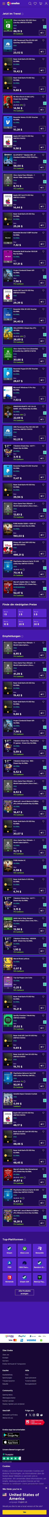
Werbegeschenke (9, 1398)
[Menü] (3, 3)
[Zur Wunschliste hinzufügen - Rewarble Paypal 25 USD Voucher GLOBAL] (43, 369)
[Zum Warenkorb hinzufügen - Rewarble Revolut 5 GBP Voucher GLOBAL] (42, 244)
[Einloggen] (46, 3)
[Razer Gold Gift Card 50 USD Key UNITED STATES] (24, 1137)
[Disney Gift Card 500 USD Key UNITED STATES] (24, 548)
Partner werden (8, 1401)
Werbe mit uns (8, 1418)
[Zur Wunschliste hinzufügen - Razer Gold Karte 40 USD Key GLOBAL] (43, 485)
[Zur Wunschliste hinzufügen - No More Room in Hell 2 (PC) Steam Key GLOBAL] (43, 97)
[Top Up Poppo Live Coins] (24, 984)
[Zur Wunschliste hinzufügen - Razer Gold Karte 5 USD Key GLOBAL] (43, 880)
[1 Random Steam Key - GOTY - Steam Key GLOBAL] (24, 453)
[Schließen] (46, 1488)
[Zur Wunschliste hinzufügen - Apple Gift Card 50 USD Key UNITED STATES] (43, 1113)
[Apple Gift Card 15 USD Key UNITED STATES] (24, 201)
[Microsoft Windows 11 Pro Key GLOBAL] (24, 393)
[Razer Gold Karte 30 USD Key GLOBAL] (24, 827)
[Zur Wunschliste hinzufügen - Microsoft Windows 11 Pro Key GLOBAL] (43, 388)
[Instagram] (34, 1414)
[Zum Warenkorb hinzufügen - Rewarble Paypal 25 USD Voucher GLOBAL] (42, 380)
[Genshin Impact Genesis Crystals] (24, 1100)
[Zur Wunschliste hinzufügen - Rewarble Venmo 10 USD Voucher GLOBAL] (43, 118)
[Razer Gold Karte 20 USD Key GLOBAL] (24, 65)
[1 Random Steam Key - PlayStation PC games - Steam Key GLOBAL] (24, 748)
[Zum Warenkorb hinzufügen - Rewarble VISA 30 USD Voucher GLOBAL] (42, 320)
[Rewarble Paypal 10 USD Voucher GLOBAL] (24, 472)
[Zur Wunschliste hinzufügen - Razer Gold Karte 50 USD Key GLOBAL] (43, 1151)
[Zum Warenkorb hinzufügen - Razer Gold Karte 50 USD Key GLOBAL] (42, 1161)
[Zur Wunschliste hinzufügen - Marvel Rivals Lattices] (43, 959)
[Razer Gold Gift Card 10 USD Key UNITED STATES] (24, 1041)
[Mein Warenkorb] (40, 3)
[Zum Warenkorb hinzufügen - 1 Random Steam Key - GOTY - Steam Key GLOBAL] (42, 458)
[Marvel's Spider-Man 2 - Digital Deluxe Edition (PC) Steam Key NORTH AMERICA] (24, 589)
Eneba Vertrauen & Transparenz (14, 1364)
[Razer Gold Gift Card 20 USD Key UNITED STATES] (24, 1060)
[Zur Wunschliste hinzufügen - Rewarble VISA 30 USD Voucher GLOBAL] (43, 310)
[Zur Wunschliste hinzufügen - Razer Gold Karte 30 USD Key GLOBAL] (43, 822)
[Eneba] (13, 3)
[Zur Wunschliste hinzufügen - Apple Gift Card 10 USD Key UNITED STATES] (43, 137)
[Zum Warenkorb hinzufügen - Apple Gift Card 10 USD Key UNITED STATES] (42, 147)
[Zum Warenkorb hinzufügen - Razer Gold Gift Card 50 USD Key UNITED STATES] (42, 1142)
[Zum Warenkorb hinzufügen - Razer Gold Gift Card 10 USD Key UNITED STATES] (42, 1046)
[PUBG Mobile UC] (24, 866)
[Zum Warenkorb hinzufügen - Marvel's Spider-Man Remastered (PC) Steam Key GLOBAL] (42, 1182)
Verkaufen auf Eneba (10, 1415)
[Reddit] (41, 1414)
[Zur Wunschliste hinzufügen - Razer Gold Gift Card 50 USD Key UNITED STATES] (43, 1132)
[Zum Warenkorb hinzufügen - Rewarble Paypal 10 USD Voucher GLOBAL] (42, 477)
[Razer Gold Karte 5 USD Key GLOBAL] (24, 885)
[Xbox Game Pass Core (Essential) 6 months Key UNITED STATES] (24, 356)
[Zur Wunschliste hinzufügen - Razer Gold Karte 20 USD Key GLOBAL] (43, 60)
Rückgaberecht (30, 1384)
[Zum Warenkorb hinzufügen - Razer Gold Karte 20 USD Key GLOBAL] (42, 70)
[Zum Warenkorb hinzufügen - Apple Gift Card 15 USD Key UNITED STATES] (42, 206)
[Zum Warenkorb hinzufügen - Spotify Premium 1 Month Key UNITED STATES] (42, 1028)
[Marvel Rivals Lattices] (24, 965)
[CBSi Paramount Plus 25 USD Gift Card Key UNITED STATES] (24, 46)
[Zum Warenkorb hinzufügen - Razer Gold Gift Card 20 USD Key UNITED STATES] (42, 1065)
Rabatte (5, 1384)
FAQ (26, 1375)
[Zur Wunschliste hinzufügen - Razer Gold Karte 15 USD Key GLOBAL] (43, 997)
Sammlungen (7, 1378)
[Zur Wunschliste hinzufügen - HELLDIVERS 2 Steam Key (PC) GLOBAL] (43, 329)
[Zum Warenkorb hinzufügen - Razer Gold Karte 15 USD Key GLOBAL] (42, 1007)
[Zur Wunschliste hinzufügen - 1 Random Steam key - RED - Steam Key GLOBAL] (43, 762)
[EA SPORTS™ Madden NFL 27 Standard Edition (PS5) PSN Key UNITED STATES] (24, 162)
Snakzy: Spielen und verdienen (13, 1404)
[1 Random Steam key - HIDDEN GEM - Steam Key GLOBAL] (24, 945)
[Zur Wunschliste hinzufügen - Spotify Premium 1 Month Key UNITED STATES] (43, 1016)
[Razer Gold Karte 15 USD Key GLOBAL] (24, 1002)
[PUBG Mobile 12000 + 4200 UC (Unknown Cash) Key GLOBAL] (24, 529)
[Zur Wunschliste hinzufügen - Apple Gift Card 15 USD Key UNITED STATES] (43, 196)
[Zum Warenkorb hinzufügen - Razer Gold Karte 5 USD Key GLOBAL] (42, 890)
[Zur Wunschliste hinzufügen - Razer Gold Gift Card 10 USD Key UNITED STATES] (43, 1036)
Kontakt (5, 1358)
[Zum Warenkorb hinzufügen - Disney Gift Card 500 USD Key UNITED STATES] (42, 553)
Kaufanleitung (7, 1375)
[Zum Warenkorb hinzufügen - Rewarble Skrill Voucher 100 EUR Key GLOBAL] (42, 262)
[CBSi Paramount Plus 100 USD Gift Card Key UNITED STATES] (24, 433)
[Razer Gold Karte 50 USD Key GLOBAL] (24, 1156)
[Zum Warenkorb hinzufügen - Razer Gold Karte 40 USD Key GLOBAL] (42, 496)
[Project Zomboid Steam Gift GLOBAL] (24, 277)
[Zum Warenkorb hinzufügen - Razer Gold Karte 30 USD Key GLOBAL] (42, 832)
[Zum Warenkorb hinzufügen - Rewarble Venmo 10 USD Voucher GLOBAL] (42, 128)
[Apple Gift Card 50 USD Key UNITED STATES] (24, 1119)
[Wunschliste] (35, 3)
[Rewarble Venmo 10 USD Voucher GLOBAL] (24, 123)
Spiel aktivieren (30, 1378)
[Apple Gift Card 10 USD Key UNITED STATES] (24, 142)
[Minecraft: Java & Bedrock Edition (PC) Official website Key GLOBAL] (24, 808)
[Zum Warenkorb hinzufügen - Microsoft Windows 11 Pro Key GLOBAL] (42, 398)
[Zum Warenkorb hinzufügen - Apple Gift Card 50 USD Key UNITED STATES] (42, 1124)
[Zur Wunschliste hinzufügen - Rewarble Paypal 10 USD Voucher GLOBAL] (43, 467)
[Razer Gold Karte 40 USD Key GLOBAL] (24, 491)
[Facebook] (26, 1414)
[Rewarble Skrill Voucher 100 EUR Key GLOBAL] (24, 257)
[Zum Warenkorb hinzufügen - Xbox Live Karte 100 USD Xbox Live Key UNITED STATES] (42, 32)
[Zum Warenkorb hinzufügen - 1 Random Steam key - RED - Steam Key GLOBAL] (42, 773)
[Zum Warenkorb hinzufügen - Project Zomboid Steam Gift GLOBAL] (42, 282)
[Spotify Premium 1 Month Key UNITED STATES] (24, 1022)
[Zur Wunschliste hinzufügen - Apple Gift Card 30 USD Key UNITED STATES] (43, 291)
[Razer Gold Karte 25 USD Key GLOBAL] (24, 220)
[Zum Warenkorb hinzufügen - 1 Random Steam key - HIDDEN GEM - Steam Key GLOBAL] (42, 951)
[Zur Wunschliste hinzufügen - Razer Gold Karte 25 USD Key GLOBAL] (43, 215)
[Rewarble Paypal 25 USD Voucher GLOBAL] (24, 375)
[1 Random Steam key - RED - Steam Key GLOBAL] (24, 768)
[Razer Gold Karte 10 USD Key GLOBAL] (24, 84)
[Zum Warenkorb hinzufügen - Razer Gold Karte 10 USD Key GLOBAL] (42, 89)
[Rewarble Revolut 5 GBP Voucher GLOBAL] (24, 239)
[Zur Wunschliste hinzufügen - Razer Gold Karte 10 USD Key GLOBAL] (43, 78)
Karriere (5, 1361)
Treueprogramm (9, 1381)
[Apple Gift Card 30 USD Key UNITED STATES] (24, 296)
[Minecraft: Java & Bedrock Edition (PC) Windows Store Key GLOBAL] (24, 1217)
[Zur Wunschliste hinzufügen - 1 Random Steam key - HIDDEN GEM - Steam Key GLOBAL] (43, 939)
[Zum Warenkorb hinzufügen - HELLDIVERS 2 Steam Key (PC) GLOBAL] (42, 341)
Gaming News (8, 1395)
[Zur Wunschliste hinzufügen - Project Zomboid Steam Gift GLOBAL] (43, 271)
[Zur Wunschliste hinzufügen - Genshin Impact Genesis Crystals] (43, 1095)
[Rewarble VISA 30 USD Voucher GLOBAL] (24, 315)
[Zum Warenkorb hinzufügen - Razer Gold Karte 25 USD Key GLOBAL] (42, 225)
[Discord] (37, 1414)
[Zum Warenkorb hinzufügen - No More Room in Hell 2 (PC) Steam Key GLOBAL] (42, 109)
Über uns (6, 1355)
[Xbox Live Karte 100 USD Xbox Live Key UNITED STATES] (24, 27)
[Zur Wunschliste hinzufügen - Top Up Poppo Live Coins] (43, 978)
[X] (30, 1414)
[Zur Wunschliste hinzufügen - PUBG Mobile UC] (43, 861)
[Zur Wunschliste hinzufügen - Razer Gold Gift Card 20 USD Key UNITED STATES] (43, 1055)
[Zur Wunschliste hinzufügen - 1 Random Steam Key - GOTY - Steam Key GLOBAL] (43, 446)
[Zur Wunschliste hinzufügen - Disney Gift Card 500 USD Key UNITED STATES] (43, 543)
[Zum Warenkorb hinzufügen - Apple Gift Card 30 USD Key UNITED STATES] (42, 301)
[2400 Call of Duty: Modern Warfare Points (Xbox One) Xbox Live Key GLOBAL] (24, 925)
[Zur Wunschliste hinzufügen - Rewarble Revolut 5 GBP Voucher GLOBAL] (43, 233)
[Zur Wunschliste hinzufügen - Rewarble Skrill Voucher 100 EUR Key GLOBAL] (43, 252)
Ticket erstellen (30, 1381)
